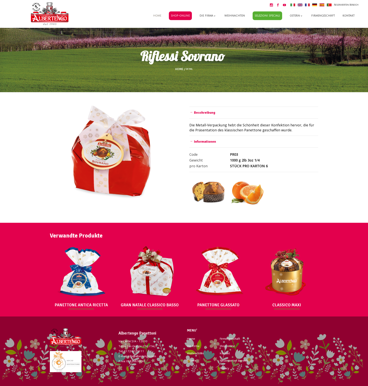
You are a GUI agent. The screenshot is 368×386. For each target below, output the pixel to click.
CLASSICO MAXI (286, 304)
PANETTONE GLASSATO (218, 304)
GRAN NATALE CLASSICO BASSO (150, 304)
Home (179, 69)
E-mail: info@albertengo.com (137, 356)
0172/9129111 (134, 351)
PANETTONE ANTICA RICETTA (81, 304)
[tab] (253, 112)
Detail (189, 69)
